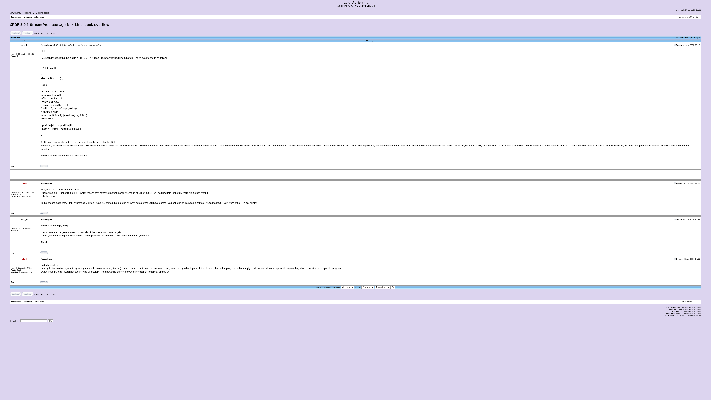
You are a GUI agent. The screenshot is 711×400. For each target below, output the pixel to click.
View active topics (41, 13)
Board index (16, 17)
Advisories (39, 17)
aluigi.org (28, 17)
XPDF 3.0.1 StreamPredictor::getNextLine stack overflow (59, 25)
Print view (15, 38)
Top (12, 166)
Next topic (695, 38)
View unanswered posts (20, 13)
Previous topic (683, 38)
